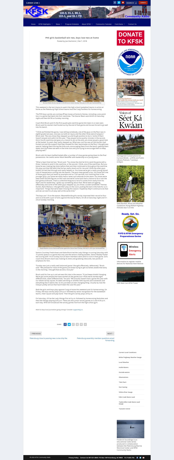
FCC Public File (129, 458)
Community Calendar (104, 24)
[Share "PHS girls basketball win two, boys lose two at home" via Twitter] (69, 324)
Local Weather (124, 362)
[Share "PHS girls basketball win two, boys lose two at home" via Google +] (73, 324)
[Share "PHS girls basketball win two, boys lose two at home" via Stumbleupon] (85, 324)
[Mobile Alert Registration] (130, 259)
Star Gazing (123, 387)
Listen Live (32, 2)
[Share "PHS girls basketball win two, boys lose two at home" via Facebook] (65, 324)
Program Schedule (72, 24)
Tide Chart (122, 382)
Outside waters (124, 372)
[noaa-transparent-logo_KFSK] (130, 75)
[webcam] (130, 281)
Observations (123, 377)
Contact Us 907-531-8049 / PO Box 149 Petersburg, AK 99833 (101, 458)
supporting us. (78, 310)
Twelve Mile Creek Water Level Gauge (129, 403)
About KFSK (86, 24)
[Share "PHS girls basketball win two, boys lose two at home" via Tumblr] (77, 324)
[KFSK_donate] (130, 45)
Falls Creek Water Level (127, 397)
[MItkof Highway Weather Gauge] (130, 201)
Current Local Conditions (127, 352)
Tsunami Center (124, 409)
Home (33, 24)
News (58, 24)
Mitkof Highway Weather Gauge (130, 357)
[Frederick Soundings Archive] (130, 438)
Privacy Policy (74, 458)
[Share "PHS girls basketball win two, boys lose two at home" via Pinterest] (81, 324)
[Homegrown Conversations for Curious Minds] (130, 154)
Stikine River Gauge (125, 392)
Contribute (119, 24)
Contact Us (132, 24)
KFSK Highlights (45, 24)
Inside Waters (123, 367)
